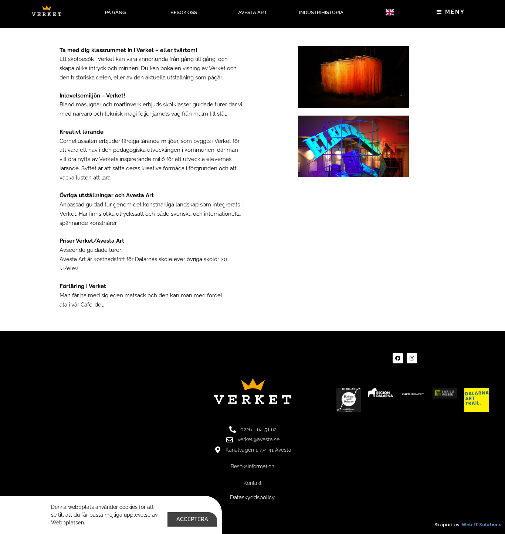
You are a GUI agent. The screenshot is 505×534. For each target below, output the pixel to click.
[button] (390, 12)
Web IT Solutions (481, 524)
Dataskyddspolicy (252, 497)
